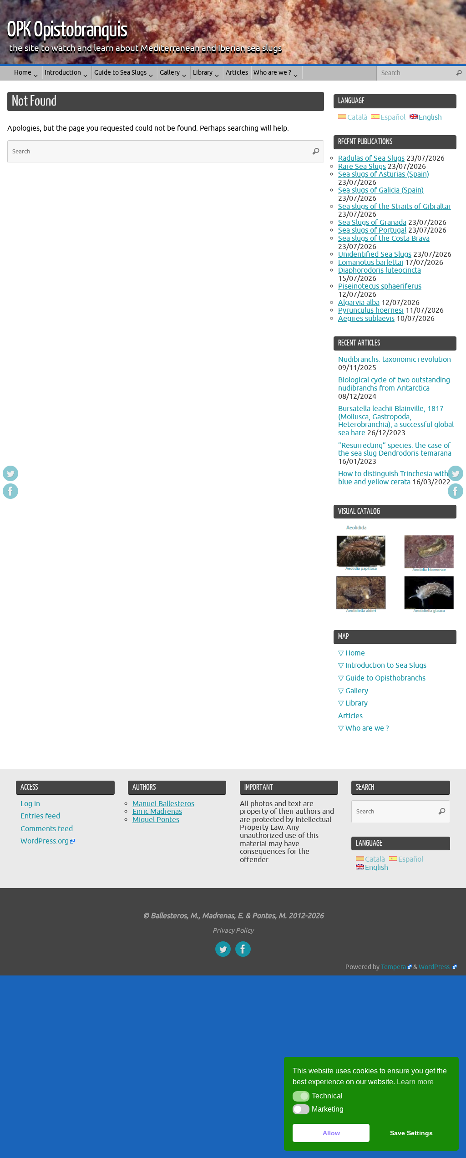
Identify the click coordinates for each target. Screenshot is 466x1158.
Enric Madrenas (157, 811)
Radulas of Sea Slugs (371, 158)
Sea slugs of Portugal (372, 230)
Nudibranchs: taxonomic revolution (394, 359)
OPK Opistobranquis (67, 30)
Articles (350, 716)
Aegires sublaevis (366, 318)
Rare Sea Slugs (362, 166)
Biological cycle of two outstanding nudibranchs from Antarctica (394, 384)
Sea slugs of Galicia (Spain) (381, 190)
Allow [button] (331, 1133)
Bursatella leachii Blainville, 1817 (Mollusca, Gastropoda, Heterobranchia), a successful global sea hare (396, 420)
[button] (301, 1096)
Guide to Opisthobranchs (385, 678)
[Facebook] (10, 491)
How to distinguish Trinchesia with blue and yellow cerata (393, 478)
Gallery (356, 691)
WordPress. (435, 967)
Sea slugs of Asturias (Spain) (383, 174)
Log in (30, 803)
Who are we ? (367, 728)
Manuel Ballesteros (163, 803)
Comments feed (46, 828)
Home (355, 653)
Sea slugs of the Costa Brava (384, 238)
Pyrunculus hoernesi (371, 310)
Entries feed (40, 816)
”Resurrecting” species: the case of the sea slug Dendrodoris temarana (394, 449)
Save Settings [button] (411, 1133)
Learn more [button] (415, 1082)
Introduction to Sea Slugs (385, 665)
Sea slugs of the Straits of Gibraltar (394, 206)
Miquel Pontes (155, 819)
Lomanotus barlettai (370, 262)
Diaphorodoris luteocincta (379, 270)
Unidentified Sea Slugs (374, 254)
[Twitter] (10, 473)
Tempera (393, 967)
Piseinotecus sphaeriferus (379, 286)
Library (356, 703)
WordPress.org (44, 841)
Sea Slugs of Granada (372, 222)
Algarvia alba (359, 302)
